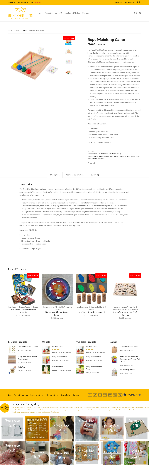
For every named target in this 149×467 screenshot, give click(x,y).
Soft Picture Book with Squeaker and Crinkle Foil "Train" (130, 359)
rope (137, 156)
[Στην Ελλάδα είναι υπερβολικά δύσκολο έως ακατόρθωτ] (12, 428)
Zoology (135, 309)
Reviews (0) (94, 175)
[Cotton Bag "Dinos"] (114, 372)
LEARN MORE (37, 2)
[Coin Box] (12, 370)
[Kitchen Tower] (46, 350)
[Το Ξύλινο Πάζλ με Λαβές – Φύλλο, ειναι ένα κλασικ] (136, 428)
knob (114, 156)
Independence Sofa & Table (94, 368)
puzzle (132, 156)
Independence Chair (59, 357)
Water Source (57, 367)
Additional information (74, 175)
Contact (85, 13)
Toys (16, 30)
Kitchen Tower (57, 347)
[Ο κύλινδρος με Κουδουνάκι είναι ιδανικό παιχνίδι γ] (87, 428)
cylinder (100, 156)
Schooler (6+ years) (124, 309)
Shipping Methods (52, 395)
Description (54, 175)
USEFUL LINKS (129, 2)
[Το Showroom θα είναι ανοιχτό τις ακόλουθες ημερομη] (37, 428)
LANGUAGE (118, 2)
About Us (59, 13)
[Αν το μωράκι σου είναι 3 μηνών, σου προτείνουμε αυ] (62, 453)
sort (89, 158)
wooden (101, 158)
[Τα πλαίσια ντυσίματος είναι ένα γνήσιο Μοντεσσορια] (87, 453)
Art (78, 307)
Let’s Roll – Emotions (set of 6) (91, 312)
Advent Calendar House (129, 347)
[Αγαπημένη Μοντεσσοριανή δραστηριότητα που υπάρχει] (112, 453)
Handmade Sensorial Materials (53, 307)
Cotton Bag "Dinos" (127, 369)
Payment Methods (36, 395)
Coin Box (21, 367)
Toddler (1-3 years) (31, 307)
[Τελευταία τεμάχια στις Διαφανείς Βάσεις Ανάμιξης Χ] (62, 428)
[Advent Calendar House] (114, 350)
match (119, 156)
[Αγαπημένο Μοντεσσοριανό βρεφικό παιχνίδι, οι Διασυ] (37, 453)
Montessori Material (119, 307)
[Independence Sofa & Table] (80, 369)
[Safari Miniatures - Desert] (12, 350)
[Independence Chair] (46, 360)
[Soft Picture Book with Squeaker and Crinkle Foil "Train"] (114, 359)
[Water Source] (46, 369)
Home (40, 13)
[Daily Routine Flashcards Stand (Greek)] (12, 359)
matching (125, 156)
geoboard (108, 156)
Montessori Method (72, 13)
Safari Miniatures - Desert (28, 347)
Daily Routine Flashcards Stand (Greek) (27, 358)
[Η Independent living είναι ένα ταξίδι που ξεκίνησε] (136, 453)
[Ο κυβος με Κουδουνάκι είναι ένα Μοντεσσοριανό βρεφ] (12, 453)
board (93, 156)
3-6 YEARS (23, 30)
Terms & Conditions (21, 395)
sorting (94, 158)
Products (48, 13)
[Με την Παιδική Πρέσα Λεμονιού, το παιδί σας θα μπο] (112, 428)
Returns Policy (65, 395)
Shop (10, 395)
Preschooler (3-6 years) (112, 154)
